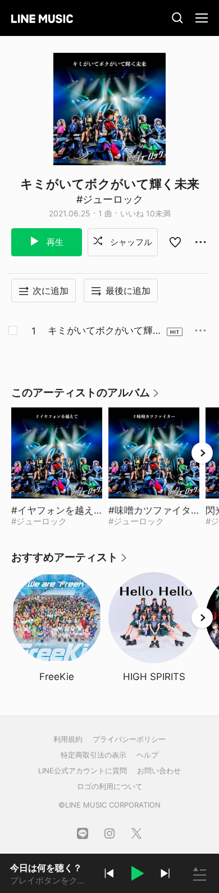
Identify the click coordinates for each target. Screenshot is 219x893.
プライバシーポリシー (129, 739)
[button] (137, 875)
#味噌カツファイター (153, 510)
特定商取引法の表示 (93, 754)
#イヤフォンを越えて (56, 510)
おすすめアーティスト (69, 561)
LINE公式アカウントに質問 (82, 770)
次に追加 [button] (51, 290)
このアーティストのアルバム (85, 396)
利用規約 (68, 739)
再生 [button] (53, 242)
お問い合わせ (159, 770)
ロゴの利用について (110, 786)
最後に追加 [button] (128, 290)
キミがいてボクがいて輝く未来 (105, 331)
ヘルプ (147, 754)
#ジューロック (109, 199)
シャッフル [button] (130, 242)
